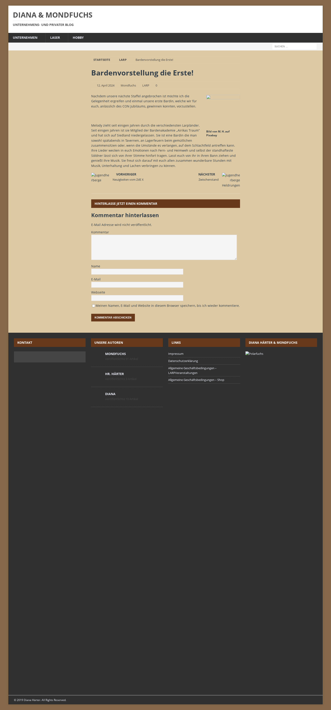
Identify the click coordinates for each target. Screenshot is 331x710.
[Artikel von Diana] (96, 400)
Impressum (176, 354)
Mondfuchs (128, 85)
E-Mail (96, 279)
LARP (145, 85)
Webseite (98, 292)
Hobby (78, 37)
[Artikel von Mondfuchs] (96, 360)
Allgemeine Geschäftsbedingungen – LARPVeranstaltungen (192, 370)
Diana (110, 394)
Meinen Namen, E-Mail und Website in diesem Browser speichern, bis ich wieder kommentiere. (168, 305)
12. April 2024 (105, 85)
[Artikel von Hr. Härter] (96, 380)
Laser (55, 37)
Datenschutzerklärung (183, 361)
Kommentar (100, 232)
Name (95, 266)
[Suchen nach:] (294, 46)
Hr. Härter (114, 374)
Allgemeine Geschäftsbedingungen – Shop (196, 380)
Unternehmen (25, 37)
